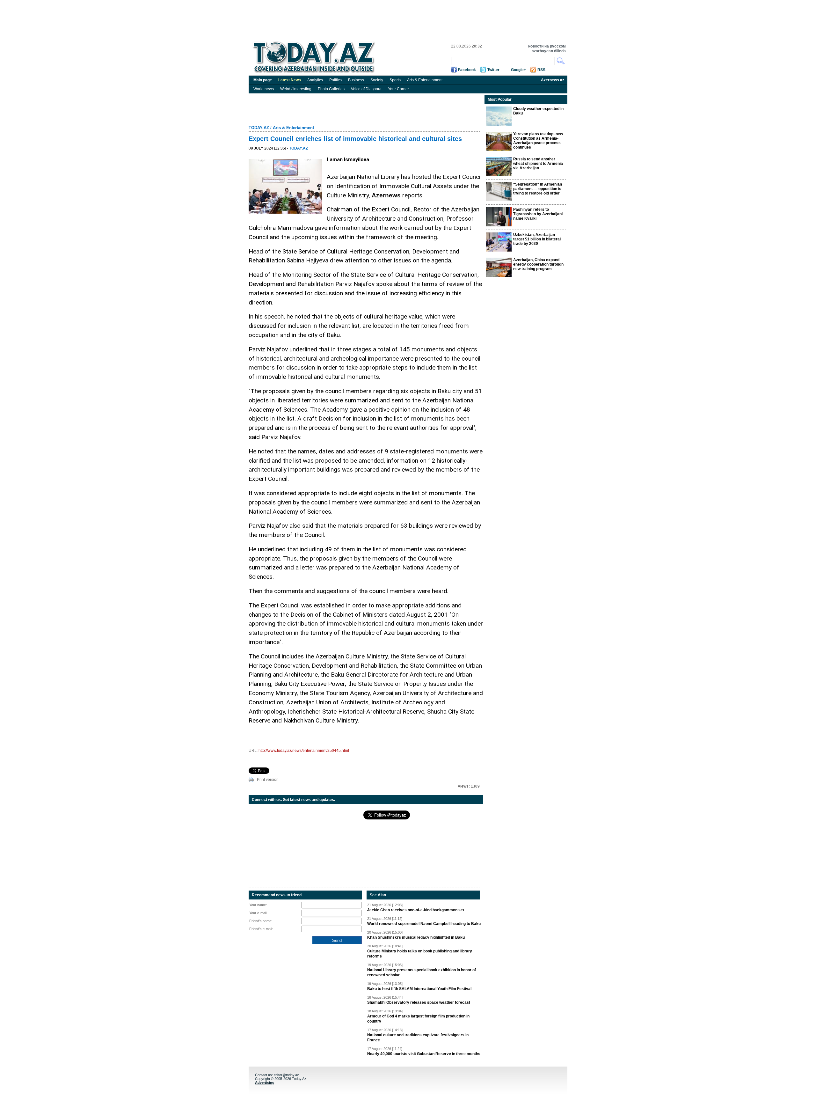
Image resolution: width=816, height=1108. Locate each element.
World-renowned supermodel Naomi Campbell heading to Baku (424, 923)
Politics (335, 80)
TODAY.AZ (259, 127)
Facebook (467, 70)
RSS (541, 70)
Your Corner (398, 89)
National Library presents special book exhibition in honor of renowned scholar (421, 972)
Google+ (518, 70)
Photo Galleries (331, 89)
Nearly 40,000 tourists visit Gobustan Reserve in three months (423, 1054)
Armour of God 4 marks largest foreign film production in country (418, 1019)
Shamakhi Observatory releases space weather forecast (418, 1002)
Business (356, 80)
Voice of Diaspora (366, 89)
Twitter (493, 70)
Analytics (315, 80)
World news (263, 89)
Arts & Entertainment (424, 80)
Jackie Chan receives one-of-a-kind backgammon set (415, 910)
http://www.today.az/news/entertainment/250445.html (304, 750)
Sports (395, 80)
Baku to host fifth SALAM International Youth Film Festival (419, 989)
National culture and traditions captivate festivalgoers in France (418, 1037)
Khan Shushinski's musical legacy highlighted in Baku (416, 937)
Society (376, 80)
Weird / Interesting (295, 89)
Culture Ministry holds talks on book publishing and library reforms (419, 953)
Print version (268, 779)
